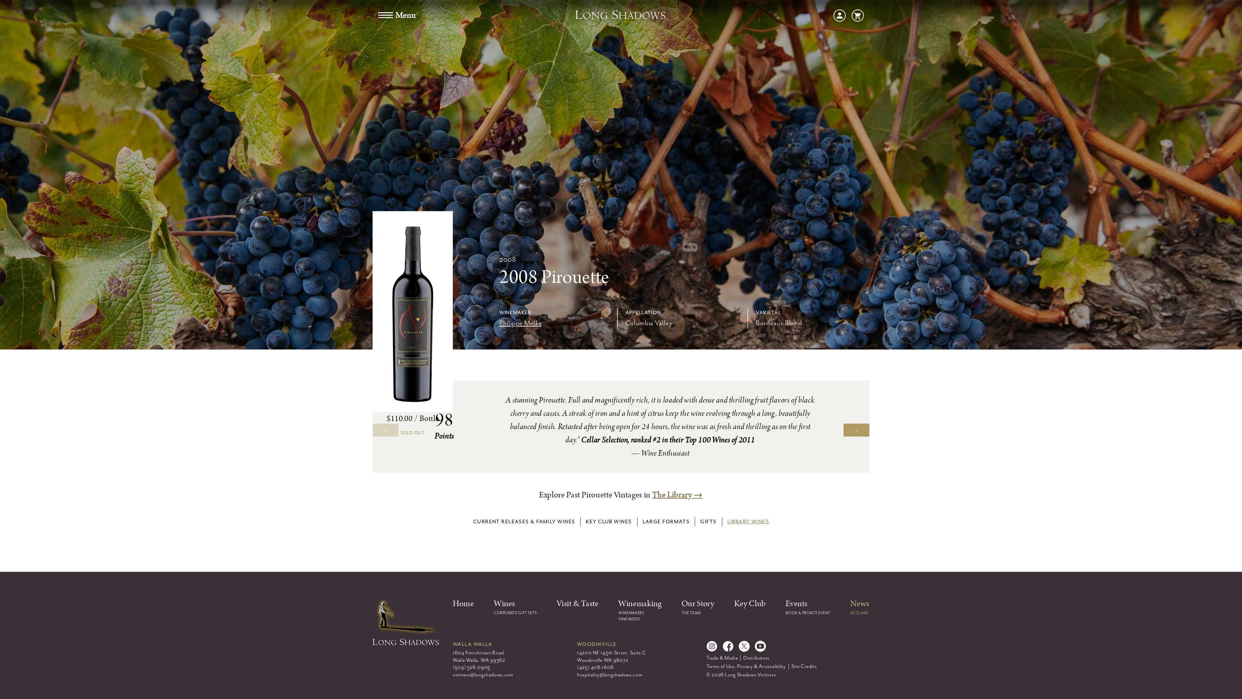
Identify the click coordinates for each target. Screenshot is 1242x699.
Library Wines (748, 521)
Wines (504, 604)
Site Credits (804, 666)
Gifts (708, 521)
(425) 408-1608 (595, 667)
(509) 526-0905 (471, 667)
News (859, 604)
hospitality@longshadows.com (609, 674)
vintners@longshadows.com (483, 674)
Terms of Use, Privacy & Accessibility (746, 666)
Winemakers (631, 613)
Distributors (756, 658)
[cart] (857, 15)
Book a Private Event (808, 613)
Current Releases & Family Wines (524, 521)
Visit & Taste (577, 604)
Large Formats (666, 521)
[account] (839, 15)
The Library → (677, 495)
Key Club (750, 604)
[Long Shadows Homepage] (621, 15)
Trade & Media (722, 658)
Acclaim (859, 613)
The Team (691, 613)
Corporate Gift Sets (515, 613)
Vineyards (629, 619)
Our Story (697, 604)
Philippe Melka (520, 323)
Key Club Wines (609, 521)
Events (797, 604)
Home (463, 604)
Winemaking (639, 604)
